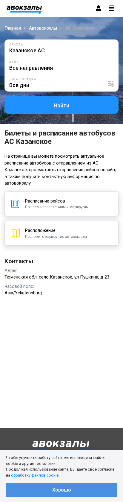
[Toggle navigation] (111, 8)
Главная (12, 28)
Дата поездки (22, 79)
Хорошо (61, 490)
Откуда (16, 44)
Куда (14, 61)
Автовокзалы (43, 28)
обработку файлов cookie (35, 475)
